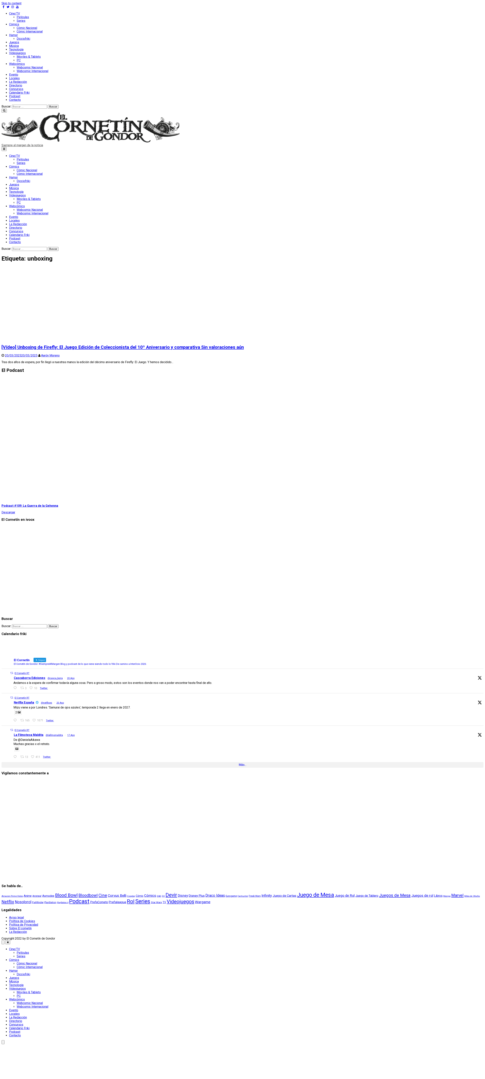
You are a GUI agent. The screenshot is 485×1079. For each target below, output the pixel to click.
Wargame (202, 902)
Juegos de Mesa (395, 895)
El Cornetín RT (22, 673)
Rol (131, 901)
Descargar (8, 512)
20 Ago (70, 678)
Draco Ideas (215, 895)
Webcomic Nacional (30, 67)
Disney (183, 896)
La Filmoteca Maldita (28, 735)
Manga (447, 896)
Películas (23, 17)
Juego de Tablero (366, 896)
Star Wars (156, 902)
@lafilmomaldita (54, 735)
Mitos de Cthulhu (472, 896)
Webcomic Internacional (32, 71)
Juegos (14, 42)
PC (19, 60)
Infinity (266, 895)
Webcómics (17, 64)
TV (164, 902)
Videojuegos (17, 53)
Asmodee (48, 896)
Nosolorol (23, 902)
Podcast (14, 96)
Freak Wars (255, 895)
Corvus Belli (117, 895)
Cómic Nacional (27, 28)
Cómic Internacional (30, 31)
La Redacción (18, 82)
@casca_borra (55, 678)
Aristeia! (36, 895)
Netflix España (24, 702)
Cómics (14, 24)
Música (14, 46)
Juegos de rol (422, 895)
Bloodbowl (88, 895)
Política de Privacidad (23, 924)
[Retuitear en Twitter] (11, 673)
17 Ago (71, 735)
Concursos (16, 89)
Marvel (457, 895)
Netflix (8, 901)
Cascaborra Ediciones (29, 678)
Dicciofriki (23, 38)
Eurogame (231, 895)
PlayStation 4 (62, 902)
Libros (438, 896)
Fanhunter (243, 896)
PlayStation (50, 902)
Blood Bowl (66, 895)
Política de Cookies (22, 921)
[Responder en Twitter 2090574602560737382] (16, 720)
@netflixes (46, 702)
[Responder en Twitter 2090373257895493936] (16, 688)
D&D (159, 896)
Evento (13, 74)
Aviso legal (16, 917)
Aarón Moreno (50, 355)
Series (21, 21)
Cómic (139, 895)
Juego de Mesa (315, 895)
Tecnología (16, 49)
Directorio (15, 85)
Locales (14, 78)
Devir (171, 895)
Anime (28, 896)
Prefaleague (117, 902)
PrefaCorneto (99, 902)
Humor (13, 35)
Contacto (15, 100)
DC (163, 896)
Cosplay (131, 896)
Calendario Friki (19, 92)
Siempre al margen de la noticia (22, 145)
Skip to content (11, 3)
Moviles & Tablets (29, 56)
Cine (103, 895)
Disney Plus (197, 896)
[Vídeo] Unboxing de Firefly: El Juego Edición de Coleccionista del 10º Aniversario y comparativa (123, 347)
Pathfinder (38, 902)
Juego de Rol (345, 896)
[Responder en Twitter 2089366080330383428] (16, 756)
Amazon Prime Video (12, 896)
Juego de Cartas (284, 896)
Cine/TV (14, 13)
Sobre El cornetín (20, 928)
